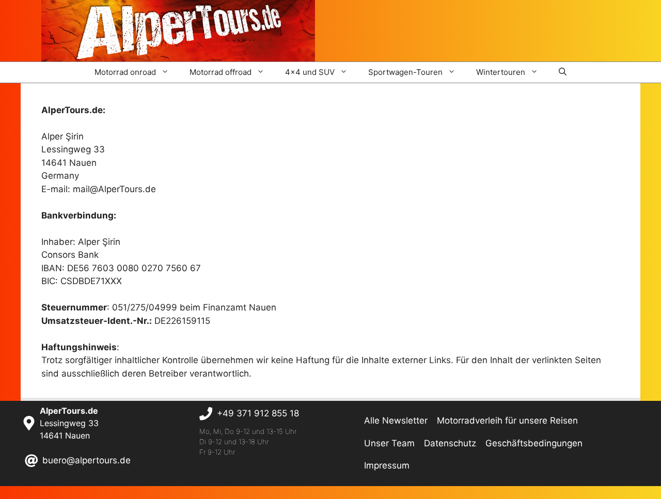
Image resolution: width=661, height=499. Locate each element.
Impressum (387, 465)
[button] (562, 72)
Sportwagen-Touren (405, 72)
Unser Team (389, 443)
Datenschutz (450, 443)
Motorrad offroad (220, 72)
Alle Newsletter (396, 420)
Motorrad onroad (125, 72)
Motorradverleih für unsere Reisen (507, 420)
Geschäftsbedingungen (534, 443)
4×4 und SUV (310, 72)
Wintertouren (500, 72)
